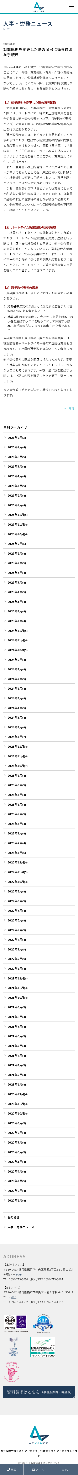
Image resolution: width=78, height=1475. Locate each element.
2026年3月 (16, 486)
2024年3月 (16, 717)
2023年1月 (16, 852)
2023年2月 (16, 843)
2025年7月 (16, 563)
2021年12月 (17, 978)
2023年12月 (17, 746)
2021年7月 (16, 1026)
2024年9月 (16, 659)
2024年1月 (16, 736)
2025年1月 (16, 621)
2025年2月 (16, 611)
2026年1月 (16, 505)
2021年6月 (16, 1036)
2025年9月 (16, 543)
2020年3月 (16, 1181)
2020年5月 (16, 1161)
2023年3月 (16, 833)
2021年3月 (16, 1065)
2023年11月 (17, 756)
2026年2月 (16, 495)
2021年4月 (16, 1055)
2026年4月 (16, 476)
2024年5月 (16, 698)
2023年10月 (17, 765)
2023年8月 (16, 785)
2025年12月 (17, 514)
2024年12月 (17, 630)
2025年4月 (16, 592)
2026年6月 (16, 457)
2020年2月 (16, 1190)
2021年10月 (17, 997)
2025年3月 (16, 601)
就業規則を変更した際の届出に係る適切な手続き (37, 52)
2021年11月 (17, 987)
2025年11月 (17, 524)
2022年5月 (16, 930)
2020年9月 (16, 1123)
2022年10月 (17, 881)
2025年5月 (16, 582)
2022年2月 (16, 958)
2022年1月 (16, 968)
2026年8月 (16, 437)
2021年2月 (16, 1074)
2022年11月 (17, 872)
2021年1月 (16, 1084)
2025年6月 (16, 572)
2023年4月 (16, 823)
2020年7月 (16, 1142)
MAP (19, 1274)
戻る (72, 408)
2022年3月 (16, 949)
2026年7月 (16, 447)
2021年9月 (16, 1007)
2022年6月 (16, 920)
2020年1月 (16, 1200)
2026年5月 (16, 466)
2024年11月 (17, 640)
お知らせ (13, 1217)
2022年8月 (16, 901)
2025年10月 (17, 534)
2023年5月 (16, 814)
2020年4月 (16, 1171)
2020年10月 (17, 1113)
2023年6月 (16, 804)
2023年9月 (16, 775)
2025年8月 (16, 553)
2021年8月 (16, 1016)
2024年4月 (16, 708)
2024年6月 (16, 688)
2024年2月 (16, 727)
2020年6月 (16, 1152)
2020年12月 (17, 1094)
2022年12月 (17, 862)
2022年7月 (16, 910)
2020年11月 (17, 1103)
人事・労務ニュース (28, 23)
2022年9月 (16, 891)
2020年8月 (16, 1132)
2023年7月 (16, 794)
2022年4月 (16, 939)
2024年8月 (16, 669)
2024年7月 (16, 679)
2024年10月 (17, 650)
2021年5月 (16, 1045)
